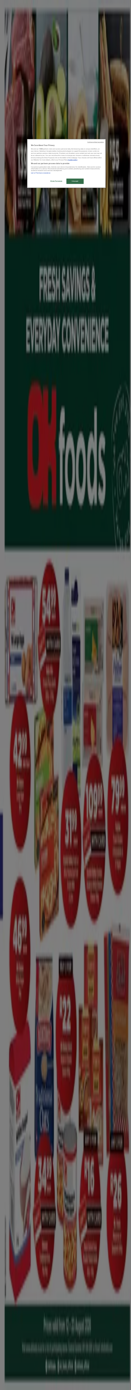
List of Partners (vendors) (40, 173)
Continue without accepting (95, 142)
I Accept (75, 181)
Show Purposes (56, 181)
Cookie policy (72, 160)
